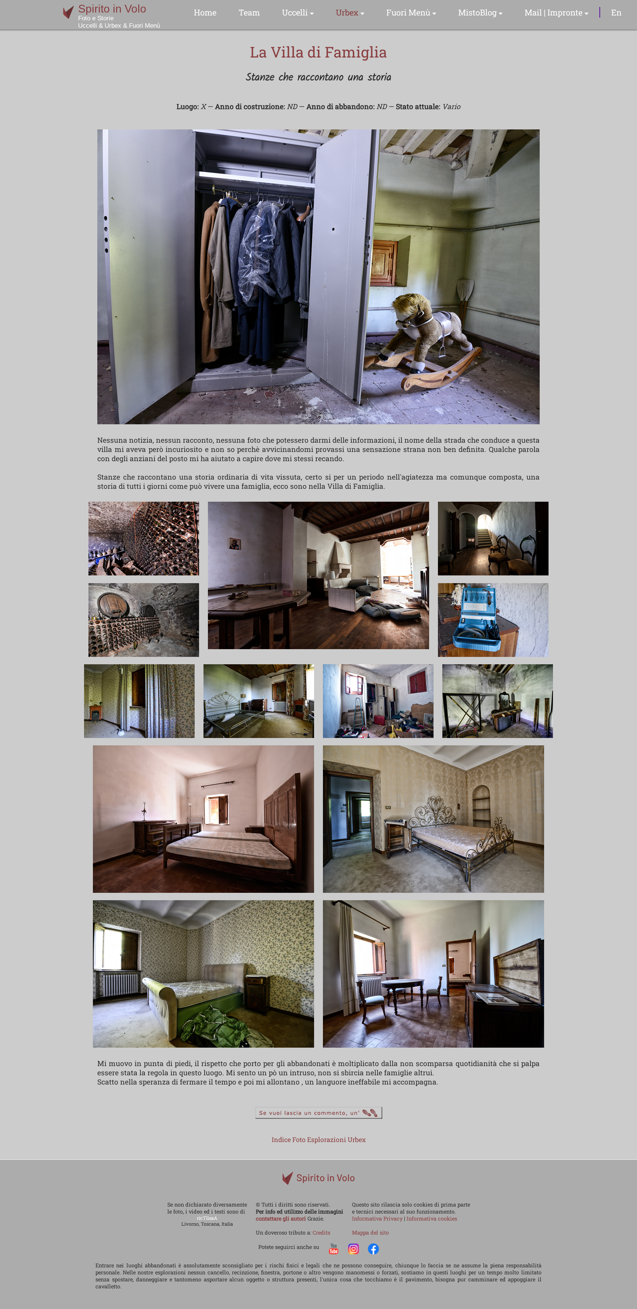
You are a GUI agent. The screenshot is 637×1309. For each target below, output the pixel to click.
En (616, 12)
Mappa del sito (370, 1232)
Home (205, 12)
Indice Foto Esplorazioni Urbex (319, 1139)
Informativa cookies (432, 1218)
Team (249, 12)
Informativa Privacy (378, 1218)
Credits (321, 1232)
